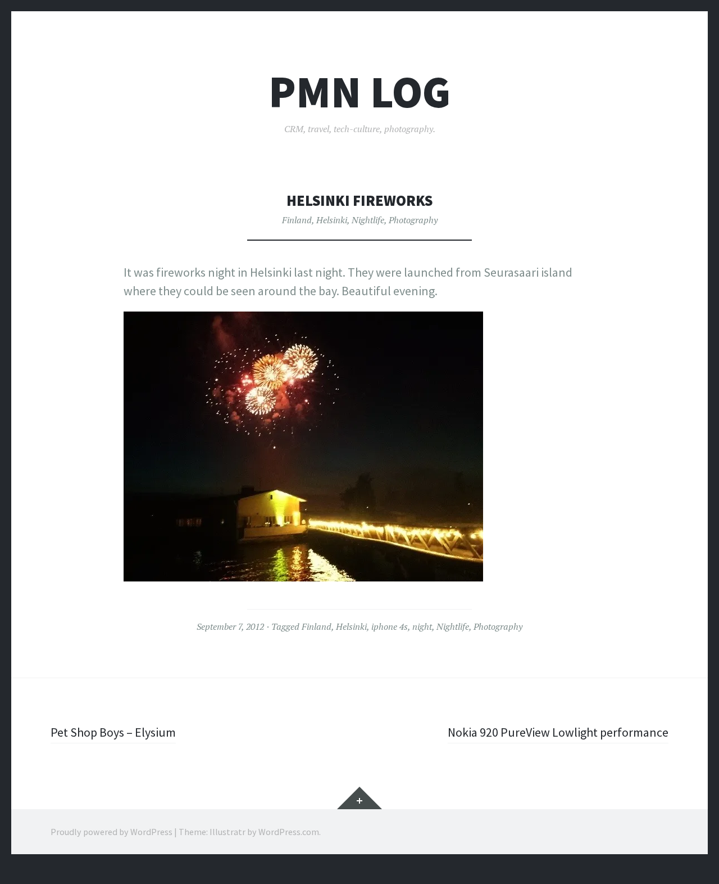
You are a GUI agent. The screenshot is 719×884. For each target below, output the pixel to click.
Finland (297, 220)
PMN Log (359, 91)
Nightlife (368, 220)
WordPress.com (288, 831)
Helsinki (331, 220)
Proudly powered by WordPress (111, 831)
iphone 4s (389, 626)
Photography (413, 220)
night (422, 626)
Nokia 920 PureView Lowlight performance (558, 732)
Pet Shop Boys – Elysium (113, 732)
